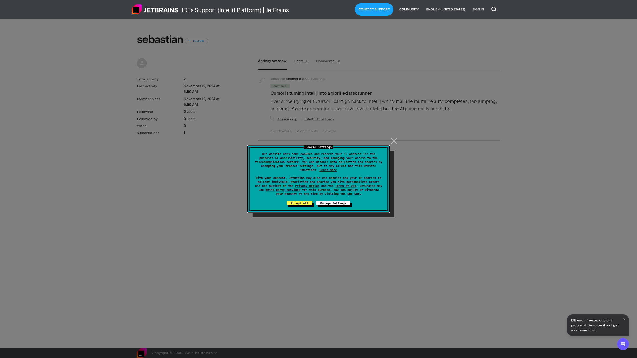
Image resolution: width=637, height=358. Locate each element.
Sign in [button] (478, 9)
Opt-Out (353, 194)
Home (155, 9)
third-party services (282, 190)
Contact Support (374, 9)
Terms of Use (345, 186)
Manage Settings (333, 203)
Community (409, 9)
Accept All (299, 203)
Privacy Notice (307, 186)
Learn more (328, 170)
